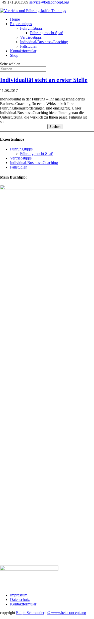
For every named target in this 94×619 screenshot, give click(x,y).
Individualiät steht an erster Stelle (43, 80)
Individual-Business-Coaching (44, 42)
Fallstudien (28, 46)
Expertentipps (21, 24)
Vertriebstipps (31, 37)
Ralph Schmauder (30, 612)
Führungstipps (31, 28)
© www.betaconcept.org (66, 612)
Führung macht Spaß (46, 33)
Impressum (18, 595)
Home (15, 19)
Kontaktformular (23, 51)
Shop (14, 55)
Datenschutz (20, 599)
